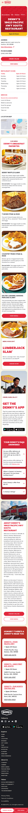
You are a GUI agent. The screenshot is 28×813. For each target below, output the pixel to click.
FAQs (2, 745)
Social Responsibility (7, 782)
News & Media (5, 766)
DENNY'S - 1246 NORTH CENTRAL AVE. (13, 687)
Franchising (5, 773)
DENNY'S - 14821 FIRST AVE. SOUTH (13, 665)
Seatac (17, 14)
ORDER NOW (14, 364)
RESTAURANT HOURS (8, 71)
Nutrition (4, 749)
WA (12, 14)
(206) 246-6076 (10, 655)
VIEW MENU (14, 64)
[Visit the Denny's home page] (7, 712)
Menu (2, 736)
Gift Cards (4, 743)
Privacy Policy (5, 796)
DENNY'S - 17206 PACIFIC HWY (11, 643)
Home (3, 734)
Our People (4, 788)
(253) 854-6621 (10, 700)
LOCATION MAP (6, 116)
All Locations (6, 14)
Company (4, 762)
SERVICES (4, 95)
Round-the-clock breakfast (9, 98)
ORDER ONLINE (14, 59)
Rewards (3, 740)
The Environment (6, 790)
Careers (3, 764)
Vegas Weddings (6, 755)
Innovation (4, 747)
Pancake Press (5, 769)
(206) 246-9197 (10, 677)
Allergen (4, 751)
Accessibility (5, 801)
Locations (4, 738)
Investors (4, 775)
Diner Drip (4, 753)
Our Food (4, 786)
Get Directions (6, 47)
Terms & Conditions (7, 798)
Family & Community (7, 784)
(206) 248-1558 (6, 53)
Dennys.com (16, 464)
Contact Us (4, 771)
